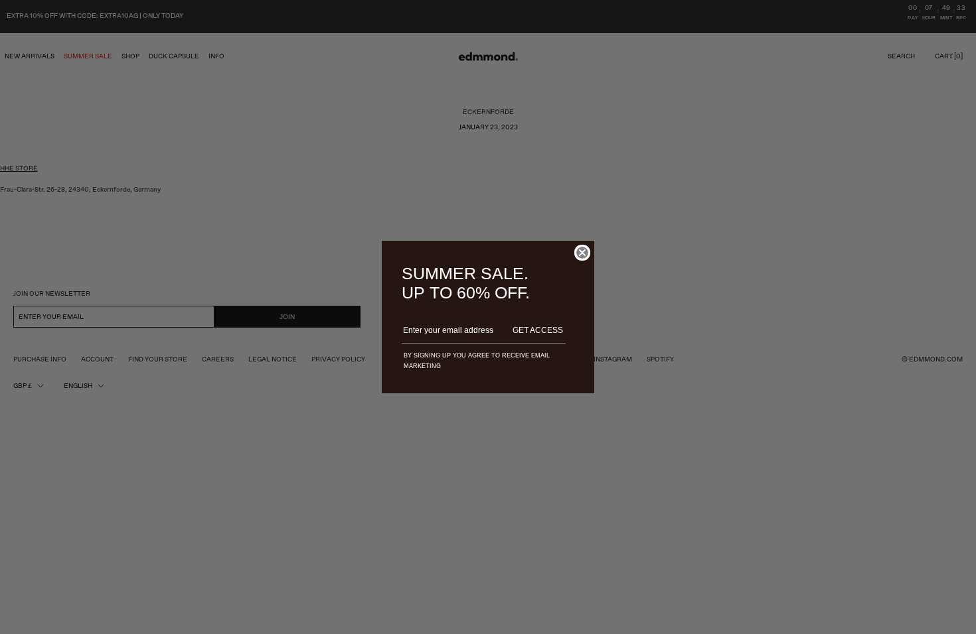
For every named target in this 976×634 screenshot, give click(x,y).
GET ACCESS (538, 330)
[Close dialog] (582, 252)
